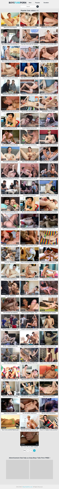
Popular (37, 2)
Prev (25, 450)
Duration (46, 2)
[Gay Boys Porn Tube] (18, 3)
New (30, 2)
